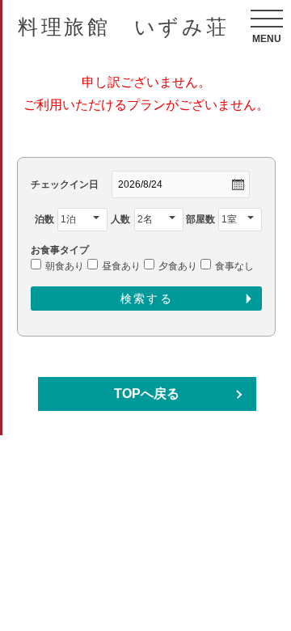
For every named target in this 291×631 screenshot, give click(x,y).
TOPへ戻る (146, 393)
